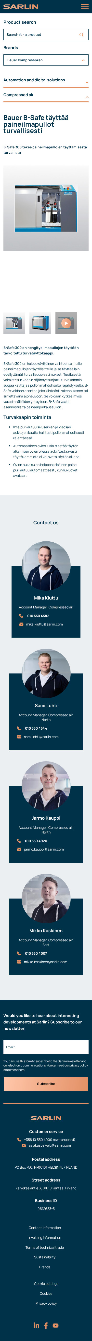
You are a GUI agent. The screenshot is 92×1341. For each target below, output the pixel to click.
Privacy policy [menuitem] (46, 1303)
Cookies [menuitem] (46, 1293)
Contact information (45, 1227)
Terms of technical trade (45, 1247)
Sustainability (44, 1257)
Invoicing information (44, 1237)
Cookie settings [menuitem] (46, 1283)
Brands (44, 1267)
